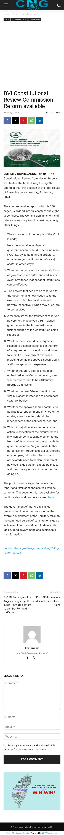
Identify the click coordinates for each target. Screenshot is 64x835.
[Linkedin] (39, 120)
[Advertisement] (32, 56)
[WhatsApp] (31, 120)
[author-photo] (32, 643)
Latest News (35, 19)
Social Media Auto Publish (18, 833)
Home (7, 14)
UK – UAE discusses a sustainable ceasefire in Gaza (46, 601)
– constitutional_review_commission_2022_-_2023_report (31, 548)
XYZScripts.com (50, 833)
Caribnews (32, 648)
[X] (15, 120)
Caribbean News (30, 14)
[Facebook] (7, 120)
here (51, 497)
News (15, 14)
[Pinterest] (23, 120)
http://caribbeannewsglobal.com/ (32, 653)
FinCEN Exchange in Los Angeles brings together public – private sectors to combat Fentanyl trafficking (18, 605)
